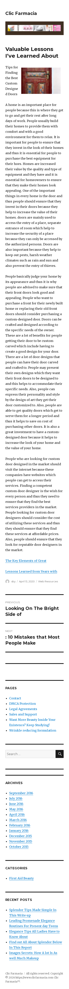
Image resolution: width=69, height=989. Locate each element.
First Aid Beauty (21, 878)
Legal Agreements (23, 709)
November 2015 (20, 841)
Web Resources (48, 581)
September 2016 (21, 793)
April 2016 (17, 814)
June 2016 (16, 804)
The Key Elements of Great (25, 561)
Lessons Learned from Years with (31, 571)
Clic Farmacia (21, 13)
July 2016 (15, 798)
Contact (15, 698)
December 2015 (20, 836)
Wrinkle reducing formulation (32, 730)
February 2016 (19, 825)
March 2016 (18, 820)
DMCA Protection (22, 703)
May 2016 (16, 809)
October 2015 (19, 847)
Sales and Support (23, 714)
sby (13, 581)
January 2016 (19, 830)
